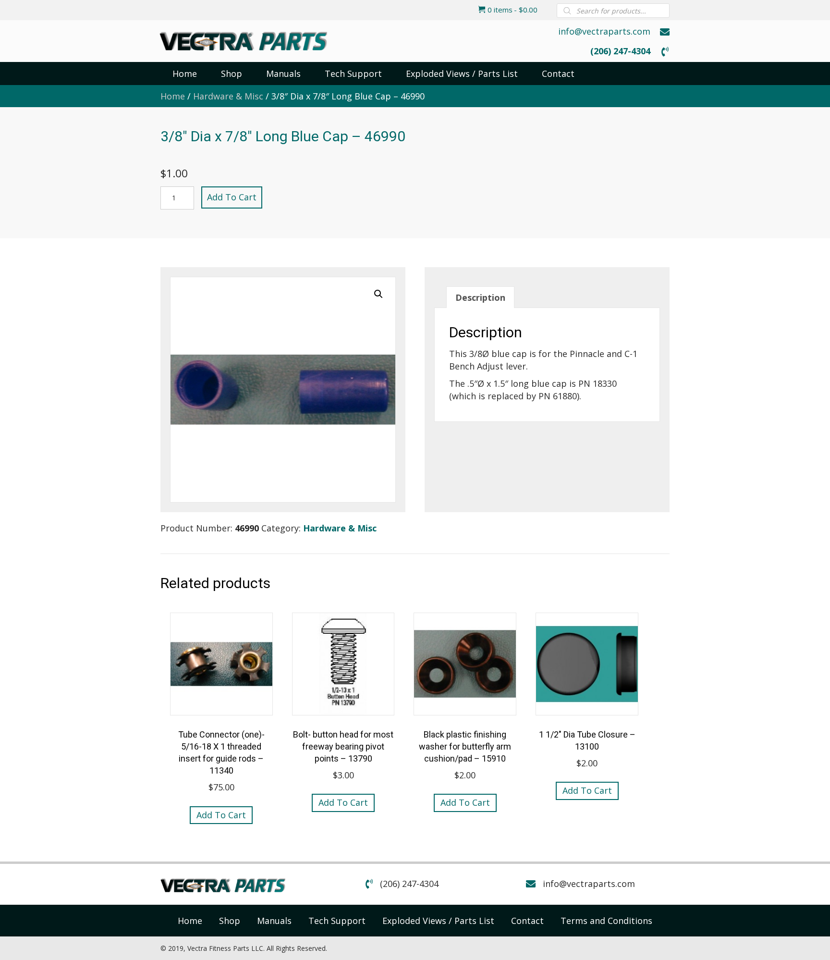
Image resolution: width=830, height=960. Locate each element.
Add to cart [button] (221, 815)
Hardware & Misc (228, 96)
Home (172, 96)
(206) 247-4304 (620, 51)
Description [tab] (480, 297)
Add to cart (231, 197)
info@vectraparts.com (604, 31)
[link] (190, 921)
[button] (378, 294)
